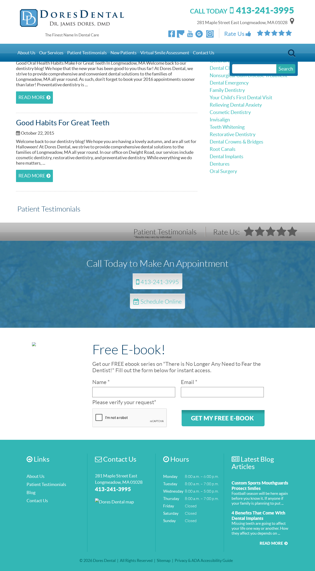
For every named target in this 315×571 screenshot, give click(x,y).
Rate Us (235, 33)
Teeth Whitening (227, 127)
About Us (26, 52)
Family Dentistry (227, 90)
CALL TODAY (242, 11)
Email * (189, 382)
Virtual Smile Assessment (164, 52)
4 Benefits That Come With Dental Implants (258, 515)
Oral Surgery (223, 171)
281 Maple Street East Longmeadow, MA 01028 (242, 22)
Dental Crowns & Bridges (236, 141)
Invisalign (220, 119)
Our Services (51, 52)
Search (292, 54)
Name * (101, 382)
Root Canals (223, 149)
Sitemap (164, 560)
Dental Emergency (229, 83)
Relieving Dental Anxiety (236, 105)
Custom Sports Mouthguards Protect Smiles (260, 485)
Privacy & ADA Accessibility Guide (204, 560)
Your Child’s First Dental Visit (241, 97)
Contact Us (203, 52)
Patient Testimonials (87, 52)
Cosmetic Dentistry (230, 112)
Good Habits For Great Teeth (63, 122)
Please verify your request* (124, 402)
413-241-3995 (159, 281)
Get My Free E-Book (222, 418)
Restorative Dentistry (232, 134)
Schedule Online (160, 301)
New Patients (123, 52)
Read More (31, 97)
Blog (31, 492)
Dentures (220, 164)
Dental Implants (226, 156)
